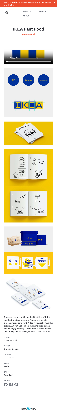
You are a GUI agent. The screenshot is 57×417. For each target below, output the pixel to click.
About (26, 16)
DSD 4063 (9, 358)
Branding (8, 375)
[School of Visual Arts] (28, 408)
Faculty (27, 11)
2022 (6, 366)
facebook (11, 384)
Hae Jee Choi (28, 34)
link (16, 384)
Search (42, 11)
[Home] (6, 12)
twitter (6, 384)
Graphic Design (11, 349)
